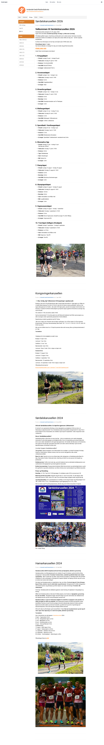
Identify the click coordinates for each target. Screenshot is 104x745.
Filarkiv (41, 17)
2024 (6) (21, 46)
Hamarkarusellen (57, 615)
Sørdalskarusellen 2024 (49, 418)
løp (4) (21, 28)
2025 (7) (21, 43)
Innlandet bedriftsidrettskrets (47, 25)
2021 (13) (21, 55)
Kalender (25, 17)
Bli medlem (52, 2)
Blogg (30, 17)
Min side (59, 2)
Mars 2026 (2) (22, 39)
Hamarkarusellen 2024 (48, 563)
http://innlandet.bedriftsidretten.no (35, 11)
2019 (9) (21, 62)
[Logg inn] (101, 2)
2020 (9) (21, 58)
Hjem (47, 2)
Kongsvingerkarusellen (48, 293)
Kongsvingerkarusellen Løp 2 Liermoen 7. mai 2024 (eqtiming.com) (51, 367)
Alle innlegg (22, 25)
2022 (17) (21, 52)
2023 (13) (21, 49)
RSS (21, 31)
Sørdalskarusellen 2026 (49, 21)
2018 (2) (21, 65)
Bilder (35, 17)
